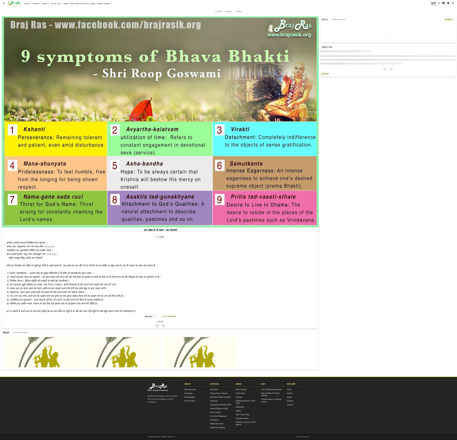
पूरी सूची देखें (448, 19)
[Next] (163, 326)
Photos (239, 11)
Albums (229, 11)
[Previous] (157, 326)
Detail (219, 11)
